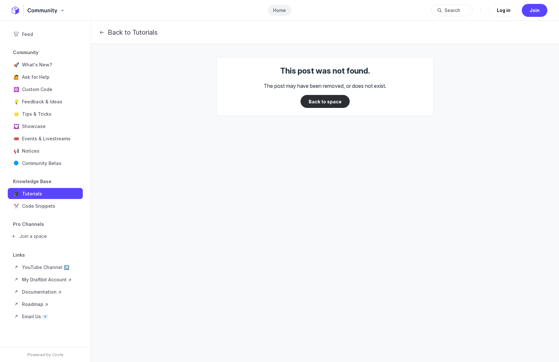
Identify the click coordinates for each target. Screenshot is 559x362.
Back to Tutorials (133, 32)
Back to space (325, 101)
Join (535, 10)
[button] (45, 64)
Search (452, 10)
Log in (503, 10)
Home (279, 10)
